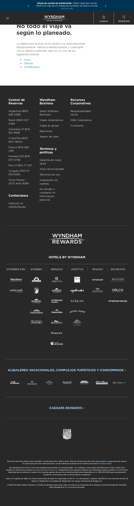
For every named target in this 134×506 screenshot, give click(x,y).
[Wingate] (56, 291)
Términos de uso (50, 174)
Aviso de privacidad (52, 169)
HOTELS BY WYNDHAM (67, 257)
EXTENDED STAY (16, 269)
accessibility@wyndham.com (47, 470)
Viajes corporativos (51, 120)
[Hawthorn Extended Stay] (16, 280)
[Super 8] (36, 291)
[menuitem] (7, 18)
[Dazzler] (77, 301)
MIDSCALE (57, 269)
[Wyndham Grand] (118, 301)
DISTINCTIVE (118, 269)
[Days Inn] (36, 280)
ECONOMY (36, 269)
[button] (28, 5)
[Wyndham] (97, 280)
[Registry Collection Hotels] (118, 280)
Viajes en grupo (49, 125)
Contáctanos (32, 67)
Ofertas (28, 63)
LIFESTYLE (77, 269)
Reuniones (46, 131)
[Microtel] (36, 301)
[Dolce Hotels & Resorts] (118, 291)
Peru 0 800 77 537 (20, 165)
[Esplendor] (77, 291)
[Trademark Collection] (97, 291)
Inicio (27, 59)
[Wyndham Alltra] (77, 322)
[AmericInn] (56, 312)
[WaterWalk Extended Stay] (16, 291)
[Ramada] (56, 333)
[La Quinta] (56, 280)
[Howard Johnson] (36, 312)
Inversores (76, 125)
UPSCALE (97, 269)
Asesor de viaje (49, 136)
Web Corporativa (81, 120)
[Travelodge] (36, 322)
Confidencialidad (104, 463)
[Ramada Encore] (56, 344)
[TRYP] (77, 280)
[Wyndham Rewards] (67, 239)
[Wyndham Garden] (56, 301)
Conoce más (67, 8)
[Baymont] (56, 322)
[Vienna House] (77, 312)
